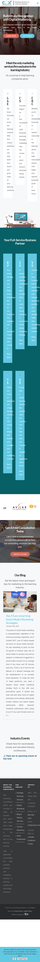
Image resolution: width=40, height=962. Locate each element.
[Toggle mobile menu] (38, 3)
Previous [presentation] (1, 30)
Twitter (30, 844)
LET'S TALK (27, 36)
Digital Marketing (20, 806)
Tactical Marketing (20, 828)
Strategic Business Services (20, 796)
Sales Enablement (20, 837)
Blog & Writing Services (20, 817)
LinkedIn (31, 837)
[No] (37, 954)
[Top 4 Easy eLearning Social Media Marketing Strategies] (20, 601)
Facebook (31, 840)
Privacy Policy (18, 911)
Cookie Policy (28, 911)
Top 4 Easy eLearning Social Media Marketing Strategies (19, 619)
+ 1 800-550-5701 (32, 814)
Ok (14, 959)
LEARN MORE (11, 36)
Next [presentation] (38, 30)
